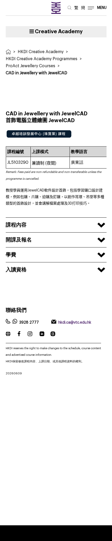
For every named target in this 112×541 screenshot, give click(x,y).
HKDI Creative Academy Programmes (41, 59)
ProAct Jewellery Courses (30, 66)
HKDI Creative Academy (41, 52)
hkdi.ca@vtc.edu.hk (74, 322)
